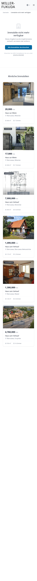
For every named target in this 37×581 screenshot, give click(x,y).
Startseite (6, 12)
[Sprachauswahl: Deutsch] (28, 5)
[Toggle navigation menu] (34, 5)
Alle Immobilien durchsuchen (18, 47)
